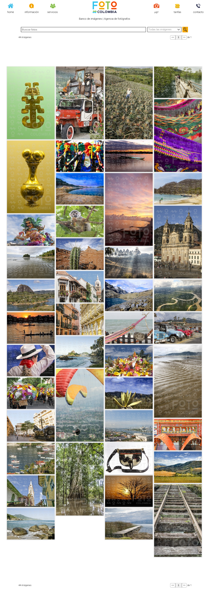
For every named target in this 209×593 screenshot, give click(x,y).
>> (184, 37)
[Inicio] (11, 5)
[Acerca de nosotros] (31, 5)
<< (172, 37)
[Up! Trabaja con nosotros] (156, 5)
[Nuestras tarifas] (177, 5)
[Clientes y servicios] (52, 5)
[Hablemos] (198, 5)
